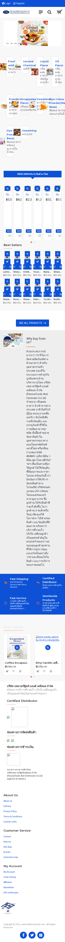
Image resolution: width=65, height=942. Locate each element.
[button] (31, 242)
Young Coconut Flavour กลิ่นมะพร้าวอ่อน (37, 272)
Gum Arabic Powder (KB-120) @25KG (18, 194)
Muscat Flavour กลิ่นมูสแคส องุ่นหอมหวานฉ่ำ (17, 299)
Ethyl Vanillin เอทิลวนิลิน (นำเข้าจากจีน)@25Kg (48, 662)
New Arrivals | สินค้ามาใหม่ (32, 174)
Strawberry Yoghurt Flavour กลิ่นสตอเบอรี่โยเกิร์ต (27, 299)
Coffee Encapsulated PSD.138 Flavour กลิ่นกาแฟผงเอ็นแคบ (17, 662)
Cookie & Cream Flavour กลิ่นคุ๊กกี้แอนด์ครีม (48, 299)
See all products (30, 323)
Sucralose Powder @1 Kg (28, 194)
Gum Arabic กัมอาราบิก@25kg (58, 194)
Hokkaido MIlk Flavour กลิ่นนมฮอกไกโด (27, 272)
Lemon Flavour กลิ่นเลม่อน (7, 272)
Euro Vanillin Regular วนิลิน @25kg (48, 194)
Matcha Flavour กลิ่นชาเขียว (37, 299)
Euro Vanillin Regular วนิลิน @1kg (38, 194)
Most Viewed (13, 627)
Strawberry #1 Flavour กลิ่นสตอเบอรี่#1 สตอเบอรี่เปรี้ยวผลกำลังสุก (7, 299)
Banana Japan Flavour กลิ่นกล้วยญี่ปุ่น (48, 272)
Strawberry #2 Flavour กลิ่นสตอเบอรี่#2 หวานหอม (17, 272)
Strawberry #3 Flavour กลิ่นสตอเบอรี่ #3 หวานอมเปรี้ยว (58, 272)
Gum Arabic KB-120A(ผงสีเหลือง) (8, 194)
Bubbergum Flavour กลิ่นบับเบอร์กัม (58, 299)
